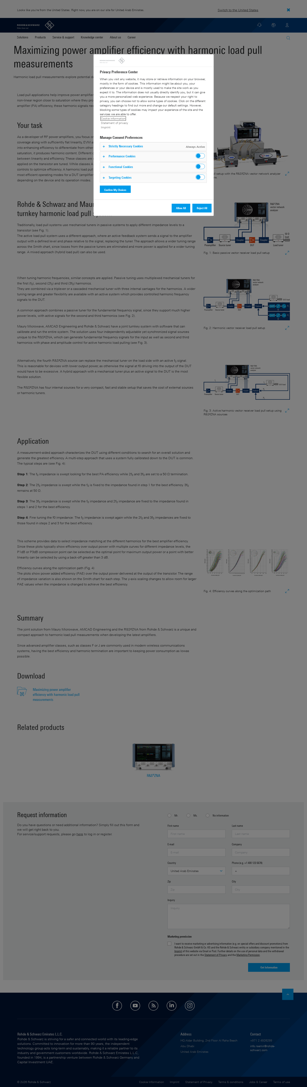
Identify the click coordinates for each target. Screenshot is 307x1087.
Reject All (202, 208)
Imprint (105, 127)
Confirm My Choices (115, 190)
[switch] (200, 155)
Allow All (181, 208)
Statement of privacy (114, 123)
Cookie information (113, 118)
